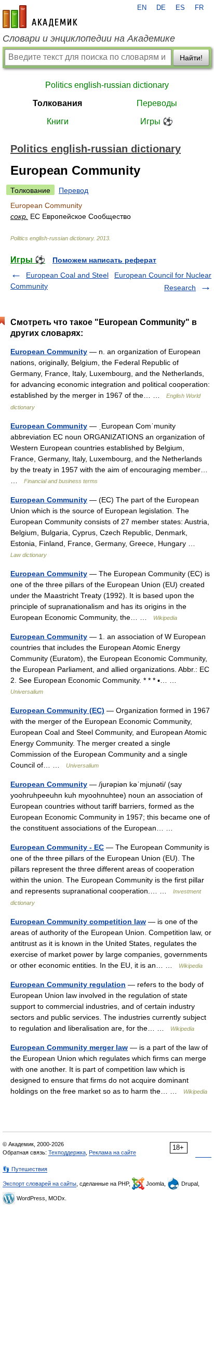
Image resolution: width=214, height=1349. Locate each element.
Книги (58, 121)
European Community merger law (69, 1047)
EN (141, 7)
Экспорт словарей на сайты (39, 1184)
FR (199, 7)
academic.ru (40, 16)
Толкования (57, 103)
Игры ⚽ (156, 121)
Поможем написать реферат (104, 260)
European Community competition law (78, 921)
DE (161, 7)
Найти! (191, 58)
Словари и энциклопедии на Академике (89, 38)
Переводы (157, 103)
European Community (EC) (57, 710)
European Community (48, 351)
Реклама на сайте (112, 1152)
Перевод (73, 190)
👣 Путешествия (25, 1169)
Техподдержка (67, 1152)
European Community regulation (68, 984)
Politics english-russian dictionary (107, 85)
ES (180, 7)
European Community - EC (57, 847)
